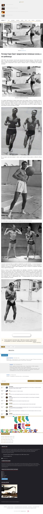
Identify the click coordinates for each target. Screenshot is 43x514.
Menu (2, 20)
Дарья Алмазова (10, 357)
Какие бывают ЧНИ (11, 436)
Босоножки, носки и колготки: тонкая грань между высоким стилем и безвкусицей (22, 404)
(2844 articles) (23, 50)
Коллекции (12, 20)
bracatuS (11, 364)
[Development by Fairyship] (28, 511)
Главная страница (3, 22)
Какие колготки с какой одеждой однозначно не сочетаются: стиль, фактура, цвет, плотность (24, 394)
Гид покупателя (38, 20)
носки (13, 346)
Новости (33, 20)
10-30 (3, 473)
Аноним (8, 374)
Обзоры (22, 20)
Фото (29, 20)
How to (26, 20)
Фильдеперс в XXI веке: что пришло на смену (16, 391)
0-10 (3, 471)
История (10, 396)
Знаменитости (9, 22)
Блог (8, 20)
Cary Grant (8, 346)
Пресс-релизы (11, 386)
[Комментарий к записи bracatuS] (40, 372)
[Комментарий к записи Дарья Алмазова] (40, 362)
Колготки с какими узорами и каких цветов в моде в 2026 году (19, 414)
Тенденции (17, 20)
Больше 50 (4, 475)
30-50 (3, 474)
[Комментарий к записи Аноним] (40, 378)
